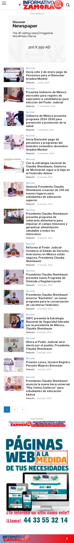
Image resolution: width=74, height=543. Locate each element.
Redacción (30, 82)
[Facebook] (20, 5)
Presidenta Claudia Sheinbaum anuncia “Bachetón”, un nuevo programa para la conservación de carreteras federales (47, 300)
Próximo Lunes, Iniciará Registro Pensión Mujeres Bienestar (48, 363)
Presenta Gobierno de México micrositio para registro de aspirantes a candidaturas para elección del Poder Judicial (47, 97)
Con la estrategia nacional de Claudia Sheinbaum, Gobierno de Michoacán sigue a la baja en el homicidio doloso (48, 168)
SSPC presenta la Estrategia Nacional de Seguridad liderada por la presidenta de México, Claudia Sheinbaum (47, 323)
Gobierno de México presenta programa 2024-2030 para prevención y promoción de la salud (46, 121)
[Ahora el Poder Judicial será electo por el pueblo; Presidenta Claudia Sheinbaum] (14, 344)
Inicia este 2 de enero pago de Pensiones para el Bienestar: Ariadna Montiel (46, 75)
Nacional (30, 68)
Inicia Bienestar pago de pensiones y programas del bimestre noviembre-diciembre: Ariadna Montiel (47, 144)
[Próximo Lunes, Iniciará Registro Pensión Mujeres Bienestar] (14, 364)
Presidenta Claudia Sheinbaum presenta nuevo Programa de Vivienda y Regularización (47, 278)
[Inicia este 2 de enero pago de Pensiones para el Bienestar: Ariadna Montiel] (14, 74)
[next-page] (22, 409)
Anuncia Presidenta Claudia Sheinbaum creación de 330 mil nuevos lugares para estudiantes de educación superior (47, 193)
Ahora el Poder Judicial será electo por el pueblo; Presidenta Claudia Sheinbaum (47, 345)
